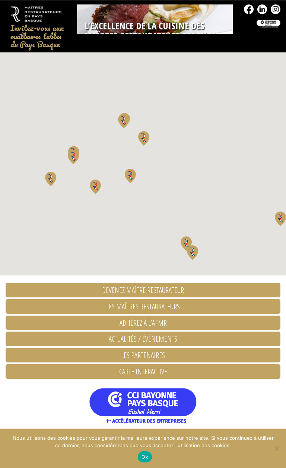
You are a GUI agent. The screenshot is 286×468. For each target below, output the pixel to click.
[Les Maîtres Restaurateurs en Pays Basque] (36, 14)
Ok (145, 457)
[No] (276, 448)
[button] (192, 252)
